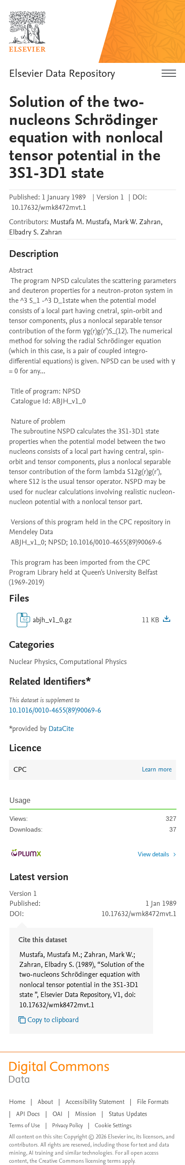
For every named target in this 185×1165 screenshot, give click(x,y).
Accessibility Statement (95, 1102)
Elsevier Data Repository (62, 73)
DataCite (61, 729)
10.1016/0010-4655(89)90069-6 (55, 710)
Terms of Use (24, 1125)
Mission (85, 1114)
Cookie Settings (113, 1125)
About (45, 1102)
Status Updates (128, 1114)
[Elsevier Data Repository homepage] (27, 31)
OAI (57, 1114)
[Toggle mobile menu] (169, 74)
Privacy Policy (67, 1125)
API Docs (28, 1114)
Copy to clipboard (53, 1020)
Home (17, 1102)
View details (153, 854)
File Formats (153, 1102)
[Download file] (166, 620)
